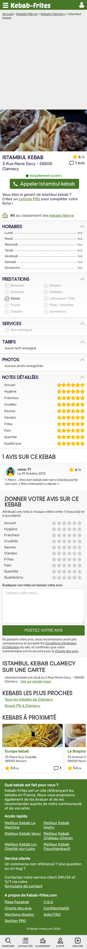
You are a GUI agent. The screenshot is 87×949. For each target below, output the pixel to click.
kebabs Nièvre (61, 215)
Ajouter (77, 946)
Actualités (25, 946)
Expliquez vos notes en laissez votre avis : (33, 585)
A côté (60, 946)
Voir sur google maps (36, 681)
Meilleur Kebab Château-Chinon (58, 835)
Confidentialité (56, 908)
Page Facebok (17, 902)
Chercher (8, 946)
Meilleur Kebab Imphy (56, 825)
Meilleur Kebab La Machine (20, 825)
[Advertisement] (43, 66)
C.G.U (48, 902)
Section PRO (15, 921)
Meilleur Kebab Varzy (23, 833)
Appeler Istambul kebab (47, 184)
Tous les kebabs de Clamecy (29, 699)
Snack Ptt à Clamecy (22, 705)
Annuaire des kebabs (31, 4)
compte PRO (29, 199)
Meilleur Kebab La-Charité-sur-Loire (21, 846)
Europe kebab (17, 751)
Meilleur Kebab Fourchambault (57, 846)
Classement (42, 946)
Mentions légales (19, 914)
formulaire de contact (23, 886)
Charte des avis (66, 651)
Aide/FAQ (52, 914)
